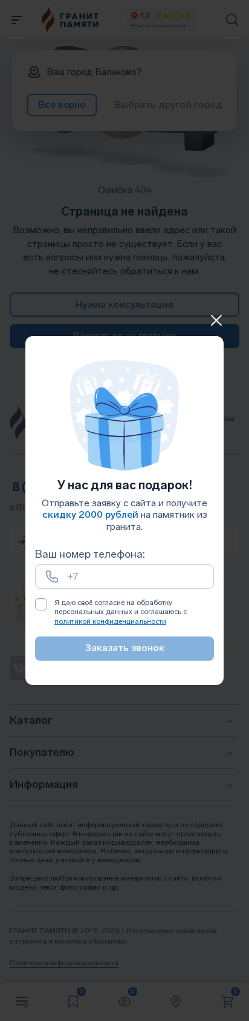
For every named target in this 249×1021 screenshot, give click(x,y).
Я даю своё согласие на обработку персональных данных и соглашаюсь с (120, 612)
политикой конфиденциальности (110, 621)
